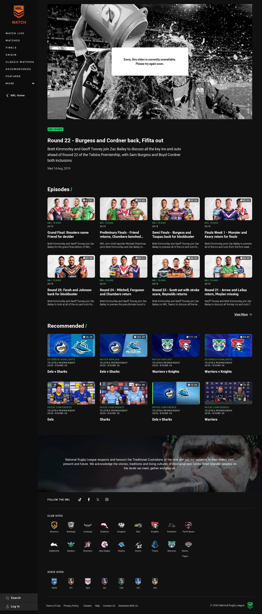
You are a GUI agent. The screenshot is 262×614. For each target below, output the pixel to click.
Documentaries (18, 69)
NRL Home (18, 95)
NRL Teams (55, 129)
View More (241, 314)
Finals (11, 47)
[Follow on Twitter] (97, 499)
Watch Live (15, 33)
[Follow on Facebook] (88, 499)
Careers (88, 605)
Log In (15, 606)
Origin (11, 54)
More (10, 83)
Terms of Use (53, 605)
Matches (13, 40)
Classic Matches (20, 61)
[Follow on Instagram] (106, 499)
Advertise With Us (128, 605)
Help (97, 605)
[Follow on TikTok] (79, 499)
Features (13, 76)
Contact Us (109, 605)
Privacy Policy (71, 605)
